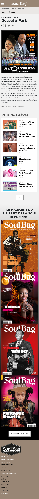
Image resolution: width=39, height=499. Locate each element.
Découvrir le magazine (20, 434)
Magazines (5, 462)
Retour (6, 9)
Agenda (4, 493)
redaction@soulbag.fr (8, 459)
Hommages (5, 488)
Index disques (5, 471)
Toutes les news (8, 473)
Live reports (5, 476)
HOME (14, 9)
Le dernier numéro (7, 465)
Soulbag (19, 4)
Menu (3, 3)
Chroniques (5, 482)
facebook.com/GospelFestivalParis (13, 106)
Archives (4, 468)
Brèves (21, 9)
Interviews (5, 485)
